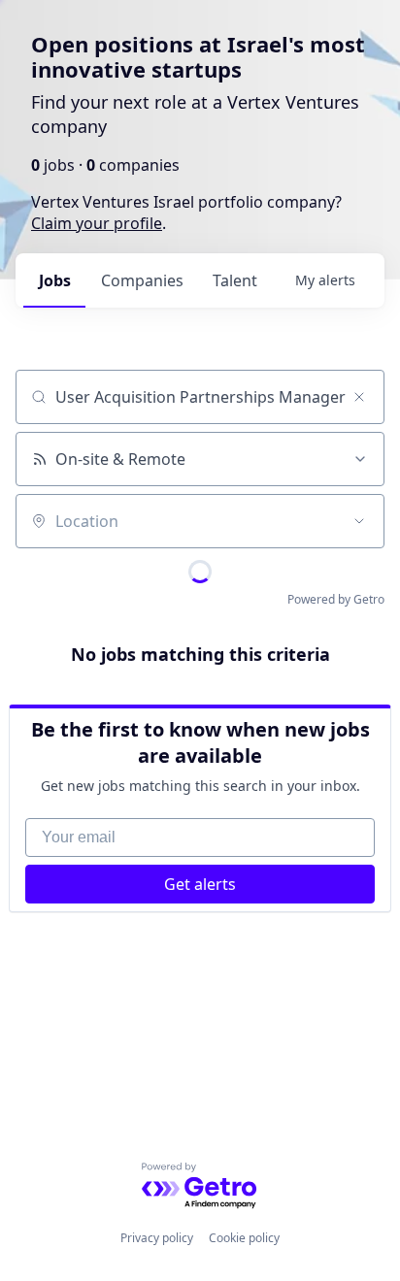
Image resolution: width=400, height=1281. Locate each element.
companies (142, 280)
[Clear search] (359, 397)
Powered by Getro (335, 599)
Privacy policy (156, 1238)
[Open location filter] (359, 521)
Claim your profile (96, 223)
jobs (55, 280)
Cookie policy (244, 1238)
